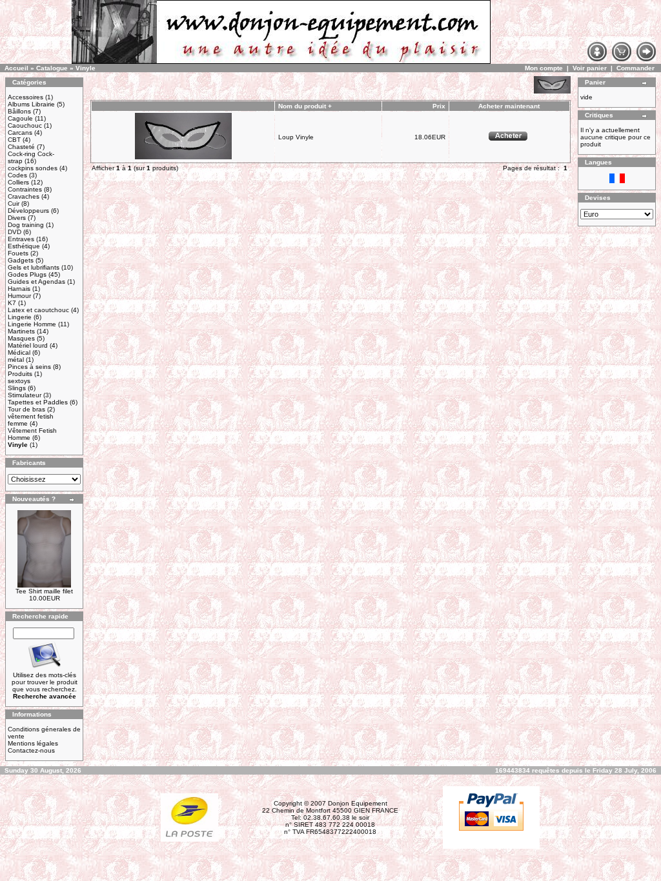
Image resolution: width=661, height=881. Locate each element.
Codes (17, 175)
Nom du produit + (305, 106)
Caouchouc (25, 125)
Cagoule (20, 118)
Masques (21, 338)
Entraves (21, 239)
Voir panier (590, 68)
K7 (12, 302)
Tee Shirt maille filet (44, 591)
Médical (19, 352)
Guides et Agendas (36, 281)
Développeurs (28, 210)
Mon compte (544, 68)
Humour (19, 295)
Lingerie (20, 317)
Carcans (20, 132)
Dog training (26, 224)
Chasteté (21, 146)
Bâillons (19, 111)
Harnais (19, 288)
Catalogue (52, 68)
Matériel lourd (28, 345)
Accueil (16, 68)
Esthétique (24, 246)
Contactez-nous (31, 750)
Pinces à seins (29, 366)
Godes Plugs (27, 274)
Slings (17, 387)
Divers (17, 217)
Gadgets (21, 260)
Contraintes (25, 189)
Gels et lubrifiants (33, 267)
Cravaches (23, 196)
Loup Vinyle (296, 137)
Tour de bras (26, 409)
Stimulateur (24, 395)
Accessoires (25, 97)
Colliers (18, 182)
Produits (20, 373)
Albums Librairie (31, 104)
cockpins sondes (32, 168)
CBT (14, 139)
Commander (635, 68)
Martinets (21, 331)
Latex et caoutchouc (38, 309)
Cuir (13, 203)
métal (16, 359)
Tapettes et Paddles (38, 402)
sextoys (19, 380)
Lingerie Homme (32, 324)
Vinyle (86, 68)
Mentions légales (33, 743)
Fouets (18, 253)
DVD (14, 231)
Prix (438, 106)
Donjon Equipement (357, 803)
